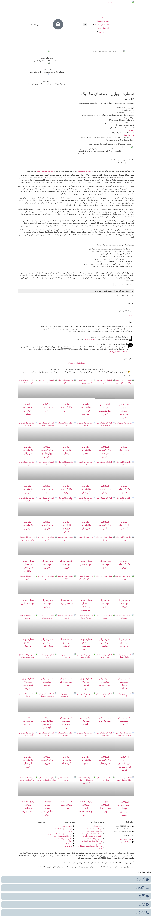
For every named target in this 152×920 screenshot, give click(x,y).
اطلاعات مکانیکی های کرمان (27, 489)
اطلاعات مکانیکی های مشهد (85, 760)
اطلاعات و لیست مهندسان (88, 103)
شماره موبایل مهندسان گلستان (124, 720)
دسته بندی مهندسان (84, 171)
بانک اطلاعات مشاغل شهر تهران (66, 804)
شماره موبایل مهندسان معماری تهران (47, 642)
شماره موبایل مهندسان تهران (124, 603)
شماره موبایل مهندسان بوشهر (105, 603)
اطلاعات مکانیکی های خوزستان (85, 525)
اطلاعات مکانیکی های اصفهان (27, 720)
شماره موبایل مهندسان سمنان (47, 603)
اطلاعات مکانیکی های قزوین (47, 760)
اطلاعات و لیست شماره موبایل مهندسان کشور (124, 411)
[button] (85, 24)
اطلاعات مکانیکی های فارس (47, 525)
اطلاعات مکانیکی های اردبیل (85, 450)
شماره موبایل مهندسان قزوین (66, 564)
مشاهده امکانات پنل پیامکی (118, 352)
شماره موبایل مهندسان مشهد (105, 642)
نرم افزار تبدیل (129, 135)
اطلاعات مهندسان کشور (44, 171)
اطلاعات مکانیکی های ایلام (47, 407)
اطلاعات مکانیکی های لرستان (105, 489)
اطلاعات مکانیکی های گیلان (105, 525)
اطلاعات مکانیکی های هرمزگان (27, 450)
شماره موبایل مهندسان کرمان (47, 681)
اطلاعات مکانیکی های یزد (47, 489)
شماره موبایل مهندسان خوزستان (28, 642)
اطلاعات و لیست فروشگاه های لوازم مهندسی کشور (124, 763)
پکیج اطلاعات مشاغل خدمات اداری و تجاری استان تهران (85, 808)
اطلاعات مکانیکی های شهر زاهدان (105, 760)
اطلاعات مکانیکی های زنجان (66, 450)
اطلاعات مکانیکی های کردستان (85, 489)
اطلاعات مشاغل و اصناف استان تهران (112, 103)
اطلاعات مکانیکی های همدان (124, 489)
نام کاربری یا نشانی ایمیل (125, 295)
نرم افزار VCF (90, 339)
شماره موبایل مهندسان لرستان (66, 642)
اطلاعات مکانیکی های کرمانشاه (66, 760)
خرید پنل (131, 130)
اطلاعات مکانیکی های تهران (124, 564)
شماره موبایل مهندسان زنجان (105, 564)
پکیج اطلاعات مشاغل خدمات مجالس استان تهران (47, 808)
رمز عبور (130, 303)
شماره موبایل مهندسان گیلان (86, 720)
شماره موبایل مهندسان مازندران (124, 642)
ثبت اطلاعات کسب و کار (76, 363)
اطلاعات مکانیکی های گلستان (124, 525)
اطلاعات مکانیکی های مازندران (27, 525)
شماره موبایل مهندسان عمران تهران (105, 681)
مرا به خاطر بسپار (126, 310)
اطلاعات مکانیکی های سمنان (66, 407)
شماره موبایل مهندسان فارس (47, 564)
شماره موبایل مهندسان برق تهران (66, 681)
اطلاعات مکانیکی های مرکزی (66, 489)
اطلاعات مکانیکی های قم (124, 450)
